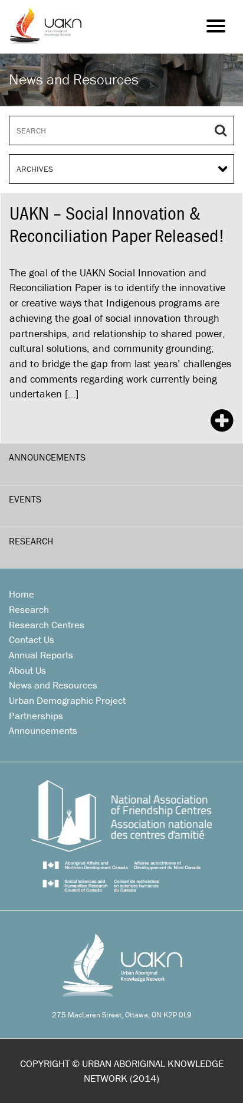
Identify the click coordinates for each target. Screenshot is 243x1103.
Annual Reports (41, 654)
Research (31, 541)
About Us (27, 670)
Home (21, 594)
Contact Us (31, 639)
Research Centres (46, 624)
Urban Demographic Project (67, 700)
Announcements (47, 457)
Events (25, 499)
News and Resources (53, 684)
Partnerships (36, 715)
